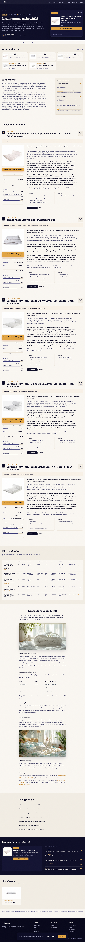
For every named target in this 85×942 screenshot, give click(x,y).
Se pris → (80, 565)
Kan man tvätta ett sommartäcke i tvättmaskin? (42, 821)
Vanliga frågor (30, 42)
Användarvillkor (72, 929)
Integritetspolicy (72, 925)
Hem (2, 10)
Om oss (81, 2)
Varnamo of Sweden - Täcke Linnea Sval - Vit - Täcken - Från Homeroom (39, 468)
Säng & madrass (53, 2)
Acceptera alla (62, 936)
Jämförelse (17, 42)
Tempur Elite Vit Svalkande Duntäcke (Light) (31, 219)
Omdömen (10, 42)
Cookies (70, 927)
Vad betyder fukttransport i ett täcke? (42, 825)
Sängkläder (61, 2)
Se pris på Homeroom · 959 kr (66, 28)
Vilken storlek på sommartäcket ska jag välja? (42, 829)
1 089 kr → (81, 859)
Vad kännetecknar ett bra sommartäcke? (42, 805)
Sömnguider (75, 2)
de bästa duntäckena (24, 784)
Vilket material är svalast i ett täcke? (42, 809)
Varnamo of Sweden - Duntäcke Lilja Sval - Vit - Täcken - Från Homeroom (40, 385)
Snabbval (4, 42)
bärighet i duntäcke (53, 778)
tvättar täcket (30, 778)
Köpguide (23, 42)
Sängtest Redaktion (11, 34)
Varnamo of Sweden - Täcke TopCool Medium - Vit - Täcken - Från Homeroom (40, 135)
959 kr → (81, 850)
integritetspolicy (35, 938)
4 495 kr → (81, 855)
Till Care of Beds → (33, 286)
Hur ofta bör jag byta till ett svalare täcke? (42, 817)
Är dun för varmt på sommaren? (42, 813)
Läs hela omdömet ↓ (66, 31)
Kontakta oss (54, 927)
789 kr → (81, 868)
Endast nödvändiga (51, 936)
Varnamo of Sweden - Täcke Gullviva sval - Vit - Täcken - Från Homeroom (40, 302)
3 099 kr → (81, 864)
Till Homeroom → (32, 207)
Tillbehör (68, 2)
